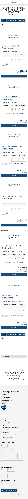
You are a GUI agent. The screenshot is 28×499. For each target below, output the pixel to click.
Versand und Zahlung (8, 422)
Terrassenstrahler (6, 401)
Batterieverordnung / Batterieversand (11, 434)
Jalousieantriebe (6, 397)
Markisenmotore (6, 395)
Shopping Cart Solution (8, 494)
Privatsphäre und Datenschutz (10, 430)
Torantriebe (5, 398)
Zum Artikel (14, 76)
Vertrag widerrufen (9, 490)
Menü (2, 2)
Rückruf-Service (6, 432)
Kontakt (4, 420)
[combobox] (12, 20)
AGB (4, 425)
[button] (2, 20)
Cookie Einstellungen (8, 437)
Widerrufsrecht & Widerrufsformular (11, 427)
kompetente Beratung (7, 392)
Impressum (5, 418)
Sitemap (4, 403)
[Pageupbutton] (24, 496)
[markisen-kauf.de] (14, 2)
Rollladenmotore (6, 394)
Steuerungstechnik (7, 400)
